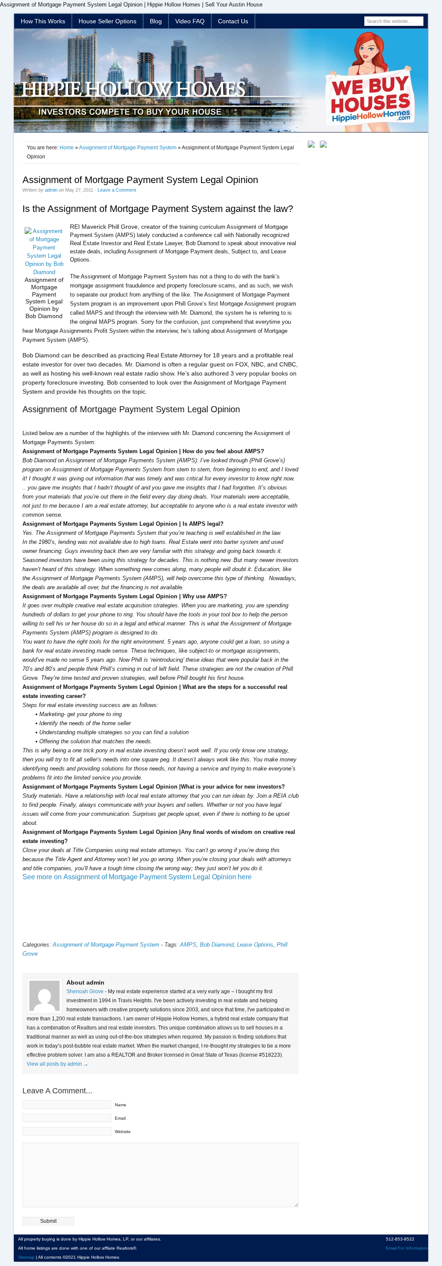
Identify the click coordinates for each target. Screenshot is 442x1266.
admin (51, 190)
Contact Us (233, 21)
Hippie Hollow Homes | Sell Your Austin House (221, 81)
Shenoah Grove (85, 991)
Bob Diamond (217, 944)
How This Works (43, 21)
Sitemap (26, 1257)
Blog (156, 21)
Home (67, 148)
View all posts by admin (57, 1064)
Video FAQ (190, 21)
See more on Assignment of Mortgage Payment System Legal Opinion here (137, 877)
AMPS (188, 944)
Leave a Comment (117, 190)
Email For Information (407, 1248)
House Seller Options (107, 21)
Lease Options (255, 944)
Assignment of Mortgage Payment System (128, 148)
